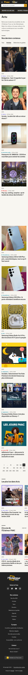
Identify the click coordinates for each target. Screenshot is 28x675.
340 (7, 470)
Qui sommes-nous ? (14, 648)
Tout (3, 42)
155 (17, 467)
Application (5, 371)
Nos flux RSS (14, 598)
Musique (5, 190)
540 (10, 470)
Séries (4, 76)
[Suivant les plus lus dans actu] (26, 496)
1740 (17, 470)
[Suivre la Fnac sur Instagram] (20, 588)
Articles (8, 42)
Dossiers (14, 607)
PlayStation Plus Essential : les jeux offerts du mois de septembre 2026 (11, 514)
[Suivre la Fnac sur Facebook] (8, 588)
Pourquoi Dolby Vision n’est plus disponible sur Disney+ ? (13, 415)
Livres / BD (5, 450)
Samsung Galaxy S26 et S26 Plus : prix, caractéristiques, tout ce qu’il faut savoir (14, 259)
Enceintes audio (7, 152)
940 (14, 470)
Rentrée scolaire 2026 (8, 10)
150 (14, 467)
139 (21, 465)
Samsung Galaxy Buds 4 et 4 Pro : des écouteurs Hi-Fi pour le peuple (14, 336)
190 (24, 467)
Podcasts (14, 616)
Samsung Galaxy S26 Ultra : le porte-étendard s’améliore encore (14, 298)
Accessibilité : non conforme (14, 640)
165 (21, 467)
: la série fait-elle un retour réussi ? (13, 117)
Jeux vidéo (5, 510)
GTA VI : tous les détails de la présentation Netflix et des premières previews (12, 563)
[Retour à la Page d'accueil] (14, 2)
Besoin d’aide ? (14, 651)
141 (4, 467)
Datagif (12, 670)
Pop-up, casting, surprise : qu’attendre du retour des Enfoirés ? (13, 194)
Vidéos (14, 619)
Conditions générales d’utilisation (14, 628)
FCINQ (20, 670)
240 (4, 470)
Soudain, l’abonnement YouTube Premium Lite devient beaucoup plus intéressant (13, 376)
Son (4, 333)
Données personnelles (14, 634)
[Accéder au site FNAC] (7, 2)
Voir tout (24, 528)
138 (17, 465)
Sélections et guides (19, 42)
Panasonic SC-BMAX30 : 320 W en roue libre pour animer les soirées (14, 155)
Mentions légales (14, 631)
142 (7, 467)
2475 (24, 470)
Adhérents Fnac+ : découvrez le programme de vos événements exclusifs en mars (13, 454)
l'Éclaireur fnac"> (26, 545)
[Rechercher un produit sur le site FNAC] (25, 5)
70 (10, 465)
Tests (14, 604)
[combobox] (12, 5)
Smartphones (6, 254)
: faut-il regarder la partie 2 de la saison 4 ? (14, 79)
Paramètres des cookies (19, 667)
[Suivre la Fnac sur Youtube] (16, 588)
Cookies (14, 637)
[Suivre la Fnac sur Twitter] (12, 588)
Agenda (14, 613)
